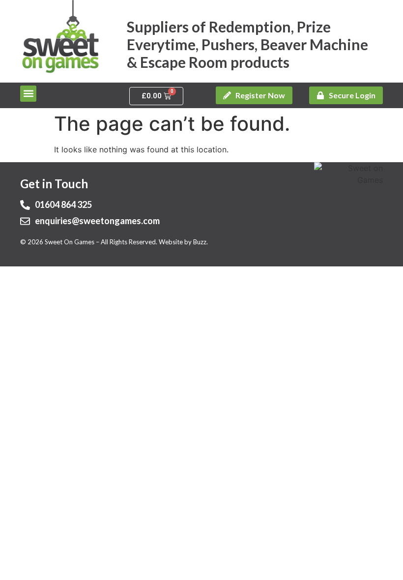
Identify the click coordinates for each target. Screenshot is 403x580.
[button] (28, 94)
